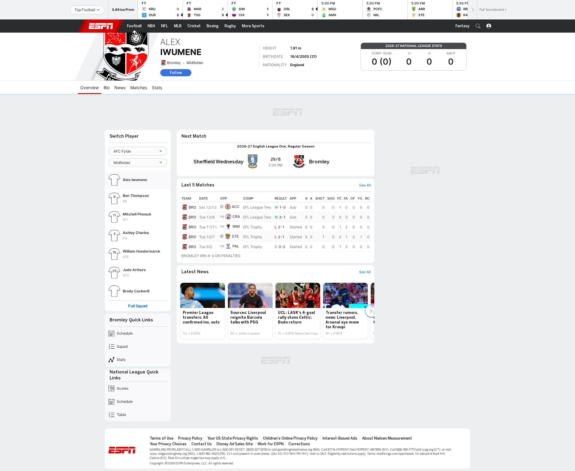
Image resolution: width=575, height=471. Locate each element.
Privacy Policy (190, 438)
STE (235, 236)
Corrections (299, 444)
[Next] (472, 9)
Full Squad (137, 306)
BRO (192, 207)
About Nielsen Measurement (387, 438)
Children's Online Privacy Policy (290, 438)
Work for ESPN (271, 444)
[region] (275, 227)
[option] (202, 311)
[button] (478, 26)
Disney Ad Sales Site (235, 444)
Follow (176, 72)
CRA (236, 216)
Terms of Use (161, 438)
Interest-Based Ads (340, 438)
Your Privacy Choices (168, 444)
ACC (236, 206)
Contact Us (201, 444)
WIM (236, 226)
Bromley (174, 62)
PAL (235, 246)
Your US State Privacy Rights (232, 438)
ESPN (101, 26)
